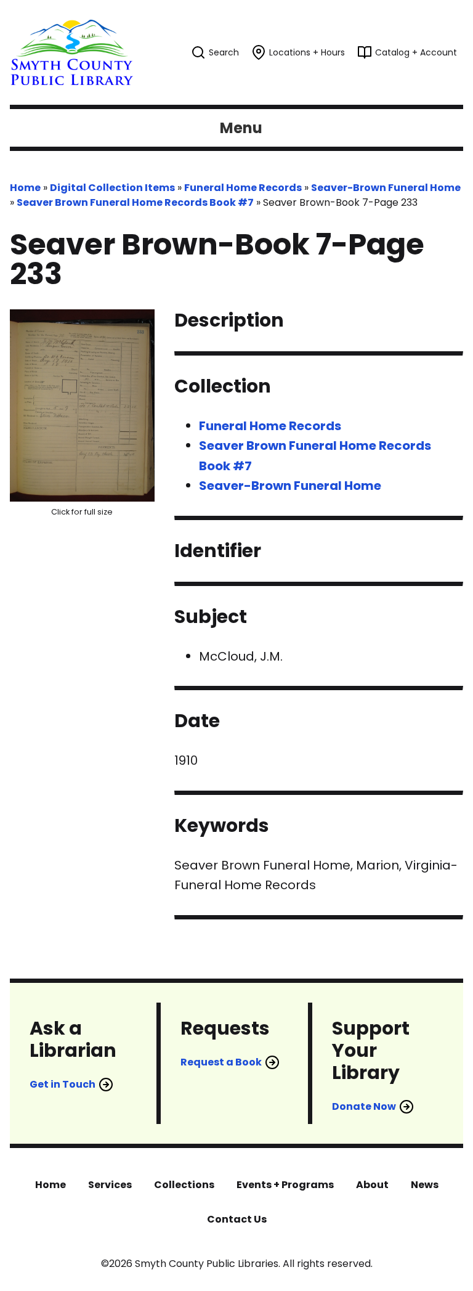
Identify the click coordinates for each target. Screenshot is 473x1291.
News (425, 1185)
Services (110, 1185)
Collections (184, 1185)
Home (25, 188)
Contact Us (237, 1219)
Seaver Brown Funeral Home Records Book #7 (135, 202)
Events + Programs (285, 1185)
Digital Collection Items (112, 188)
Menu (241, 128)
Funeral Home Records (243, 188)
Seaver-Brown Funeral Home (386, 188)
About (372, 1185)
